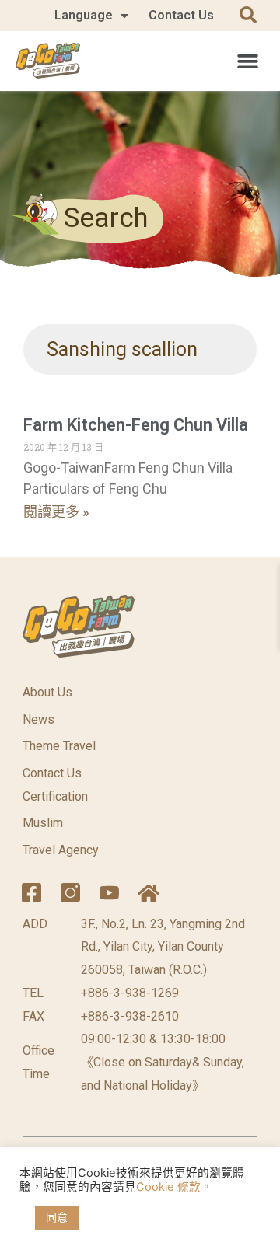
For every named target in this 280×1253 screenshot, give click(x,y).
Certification (55, 796)
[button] (247, 61)
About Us (47, 692)
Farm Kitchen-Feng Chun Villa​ (135, 425)
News (38, 719)
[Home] (148, 893)
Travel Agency (61, 850)
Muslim (43, 822)
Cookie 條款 (168, 1187)
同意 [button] (57, 1216)
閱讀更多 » (56, 512)
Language (83, 15)
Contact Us (181, 15)
